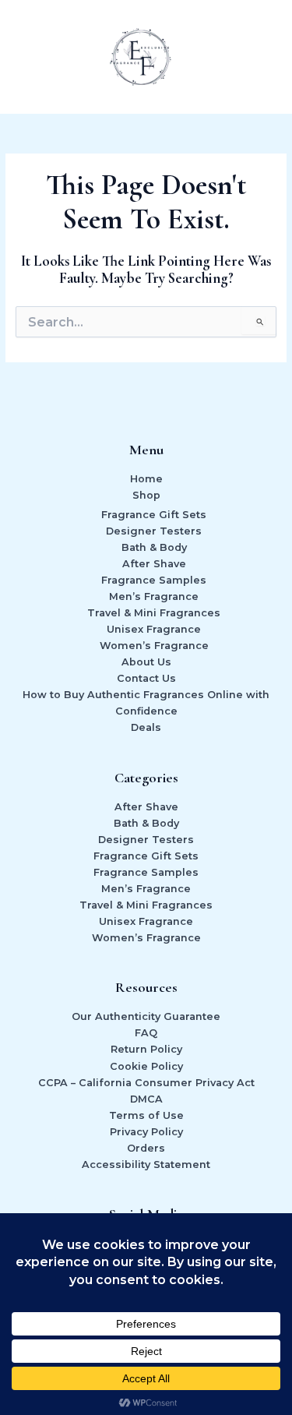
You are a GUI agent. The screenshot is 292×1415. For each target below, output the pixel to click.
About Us (146, 662)
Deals (146, 727)
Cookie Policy (146, 1066)
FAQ (146, 1033)
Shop (146, 495)
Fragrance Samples (153, 580)
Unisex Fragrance (154, 629)
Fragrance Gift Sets (153, 514)
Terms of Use (146, 1115)
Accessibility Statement (146, 1164)
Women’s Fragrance (154, 645)
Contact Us (146, 678)
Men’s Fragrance (154, 596)
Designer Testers (154, 531)
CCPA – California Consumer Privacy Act (146, 1083)
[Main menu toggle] (260, 56)
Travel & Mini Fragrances (153, 613)
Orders (146, 1148)
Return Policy (146, 1049)
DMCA (146, 1099)
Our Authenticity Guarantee (146, 1016)
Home (146, 479)
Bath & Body (154, 547)
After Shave (154, 564)
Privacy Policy (146, 1132)
